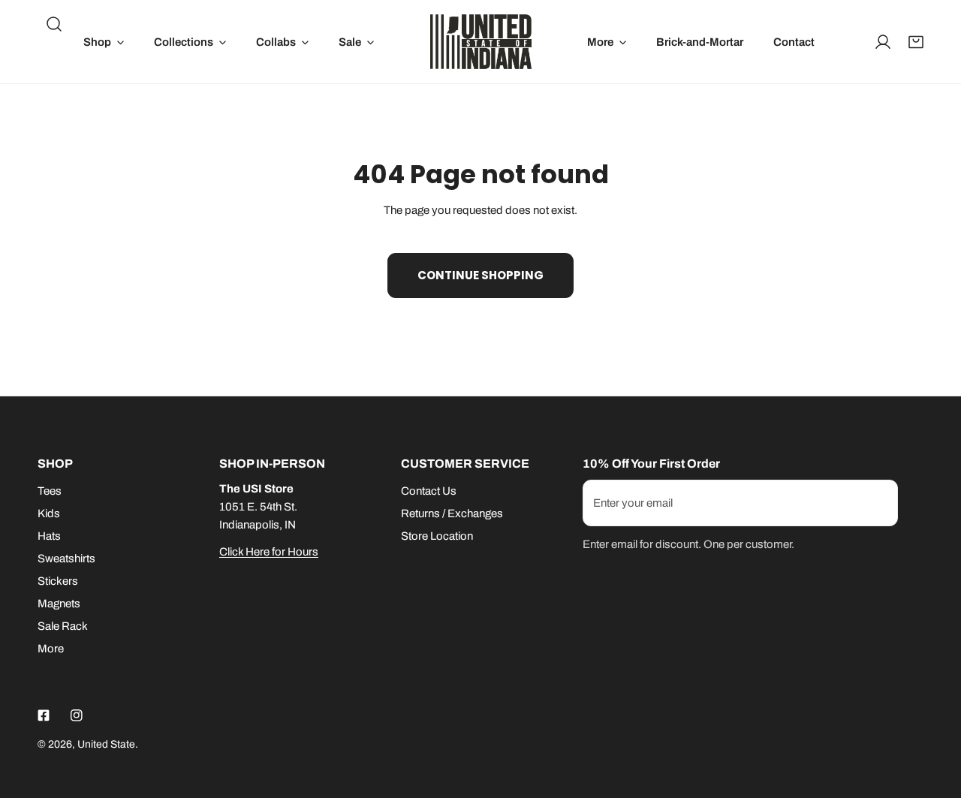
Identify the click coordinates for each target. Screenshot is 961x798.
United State (106, 744)
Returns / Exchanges (452, 513)
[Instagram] (76, 715)
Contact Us (428, 491)
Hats (49, 536)
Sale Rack (63, 626)
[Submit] (878, 502)
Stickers (58, 581)
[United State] (481, 41)
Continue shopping (480, 275)
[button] (103, 41)
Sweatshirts (66, 559)
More (51, 649)
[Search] (54, 24)
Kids (49, 513)
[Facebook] (43, 715)
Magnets (59, 604)
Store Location (437, 536)
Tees (50, 491)
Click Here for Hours (268, 552)
